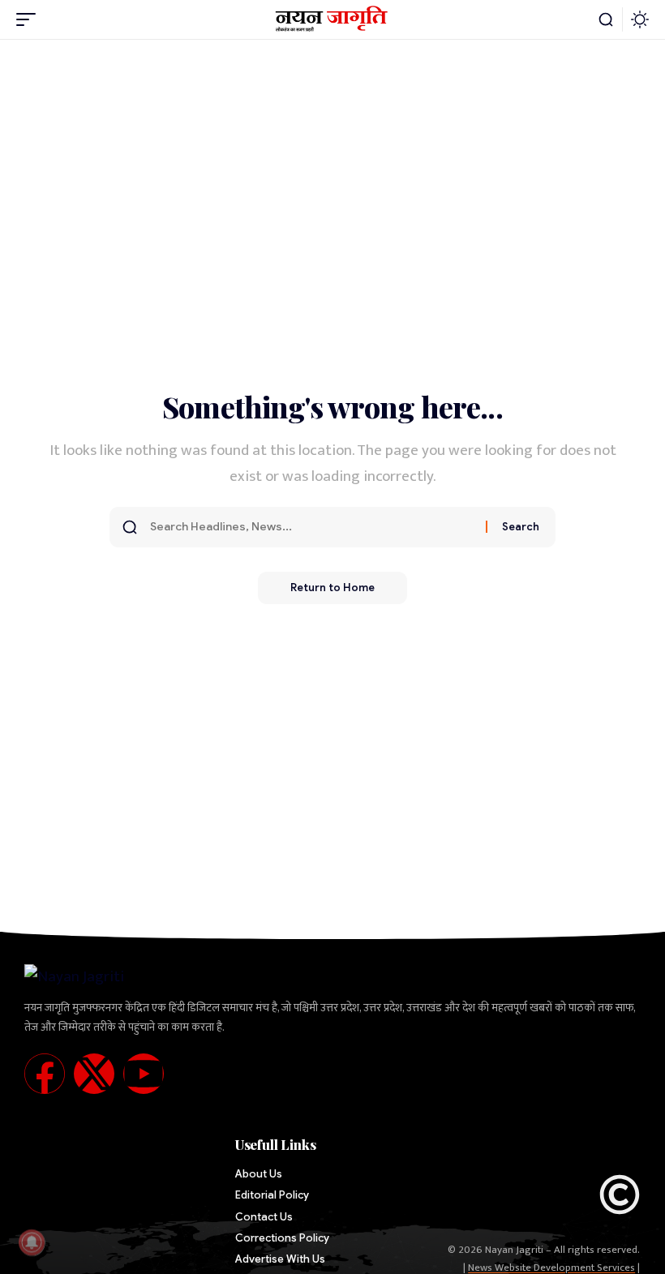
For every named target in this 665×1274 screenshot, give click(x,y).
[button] (30, 19)
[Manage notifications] (32, 1242)
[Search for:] (312, 527)
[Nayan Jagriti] (333, 19)
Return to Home (332, 587)
